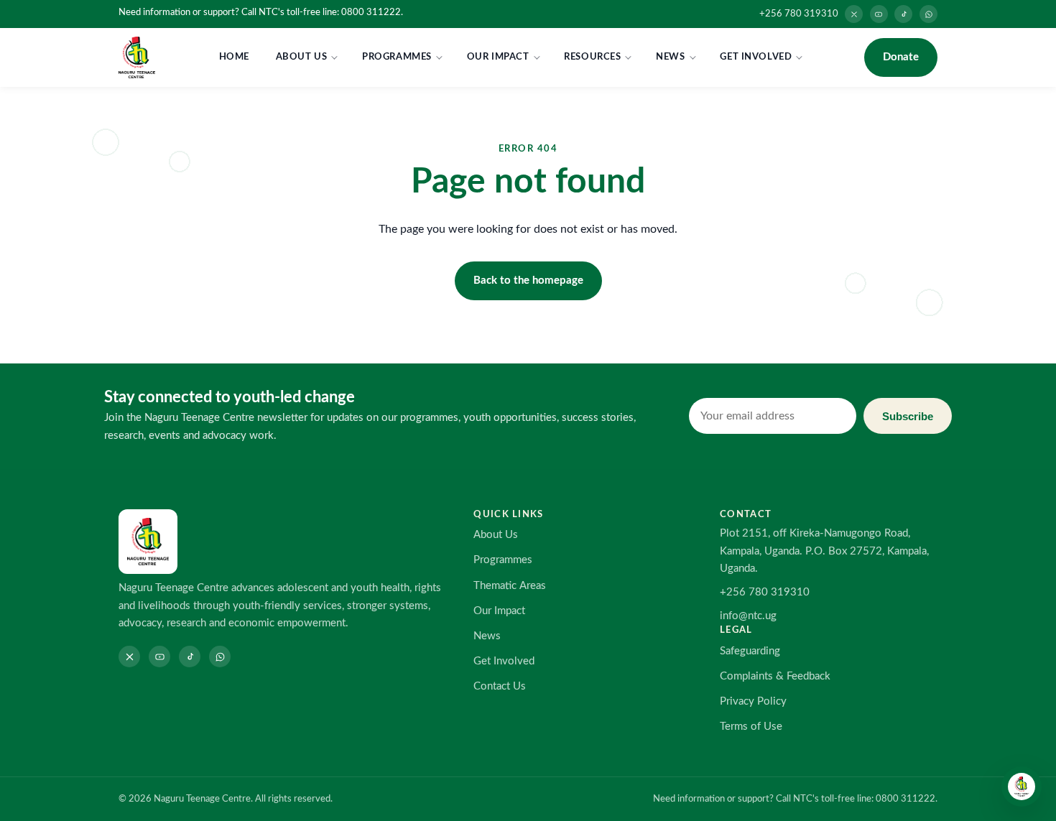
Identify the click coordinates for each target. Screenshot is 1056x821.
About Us (302, 56)
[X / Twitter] (854, 14)
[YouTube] (879, 14)
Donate (901, 57)
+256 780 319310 (798, 14)
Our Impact (498, 56)
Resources (592, 56)
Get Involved (756, 56)
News (670, 56)
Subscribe (907, 416)
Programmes (397, 56)
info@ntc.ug (748, 616)
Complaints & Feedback (775, 676)
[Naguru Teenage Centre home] (137, 57)
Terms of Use (751, 726)
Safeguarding (750, 651)
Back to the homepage (528, 280)
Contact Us (499, 686)
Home (234, 56)
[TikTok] (903, 14)
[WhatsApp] (928, 14)
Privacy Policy (753, 701)
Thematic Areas (509, 585)
